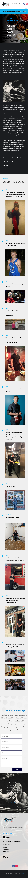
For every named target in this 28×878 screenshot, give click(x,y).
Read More (6, 165)
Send (17, 769)
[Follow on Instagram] (16, 866)
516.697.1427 (17, 3)
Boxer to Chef (14, 783)
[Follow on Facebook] (13, 866)
